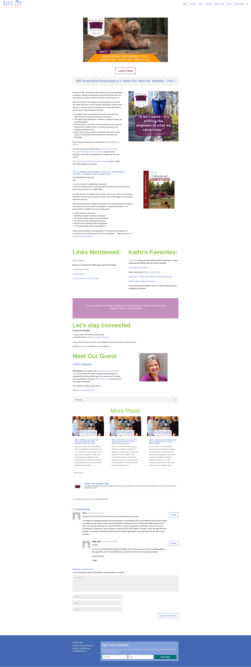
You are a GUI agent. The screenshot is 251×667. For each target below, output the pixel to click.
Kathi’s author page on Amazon (141, 281)
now (109, 346)
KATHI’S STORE (219, 4)
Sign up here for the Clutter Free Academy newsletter (91, 161)
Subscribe (132, 260)
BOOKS (201, 4)
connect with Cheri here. (87, 390)
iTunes (84, 346)
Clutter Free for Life (152, 272)
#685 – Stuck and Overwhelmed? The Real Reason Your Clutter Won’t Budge (162, 442)
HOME (185, 4)
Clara (84, 513)
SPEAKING (192, 4)
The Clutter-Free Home (138, 268)
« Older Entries (78, 473)
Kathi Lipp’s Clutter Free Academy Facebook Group (150, 277)
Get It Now (165, 657)
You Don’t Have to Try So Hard (85, 278)
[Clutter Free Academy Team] (78, 489)
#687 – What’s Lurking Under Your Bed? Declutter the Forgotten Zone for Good (87, 442)
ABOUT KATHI (239, 4)
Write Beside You (102, 379)
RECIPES (229, 4)
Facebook (96, 337)
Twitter (90, 337)
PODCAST (209, 4)
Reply (173, 514)
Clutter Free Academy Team (97, 483)
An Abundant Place (81, 269)
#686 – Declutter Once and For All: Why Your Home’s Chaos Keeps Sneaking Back (124, 442)
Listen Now (125, 71)
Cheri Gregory (78, 260)
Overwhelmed (78, 274)
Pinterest (106, 337)
